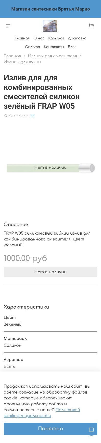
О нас (39, 38)
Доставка (77, 38)
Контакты (54, 47)
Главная (22, 38)
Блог (72, 47)
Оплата (32, 47)
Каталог (56, 38)
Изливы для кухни (22, 62)
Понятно (50, 428)
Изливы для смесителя (52, 56)
